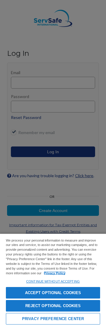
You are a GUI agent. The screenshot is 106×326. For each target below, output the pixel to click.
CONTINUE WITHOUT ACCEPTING (53, 281)
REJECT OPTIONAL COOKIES (53, 306)
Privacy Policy (54, 273)
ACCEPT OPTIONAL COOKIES (53, 293)
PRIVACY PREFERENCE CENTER (53, 319)
